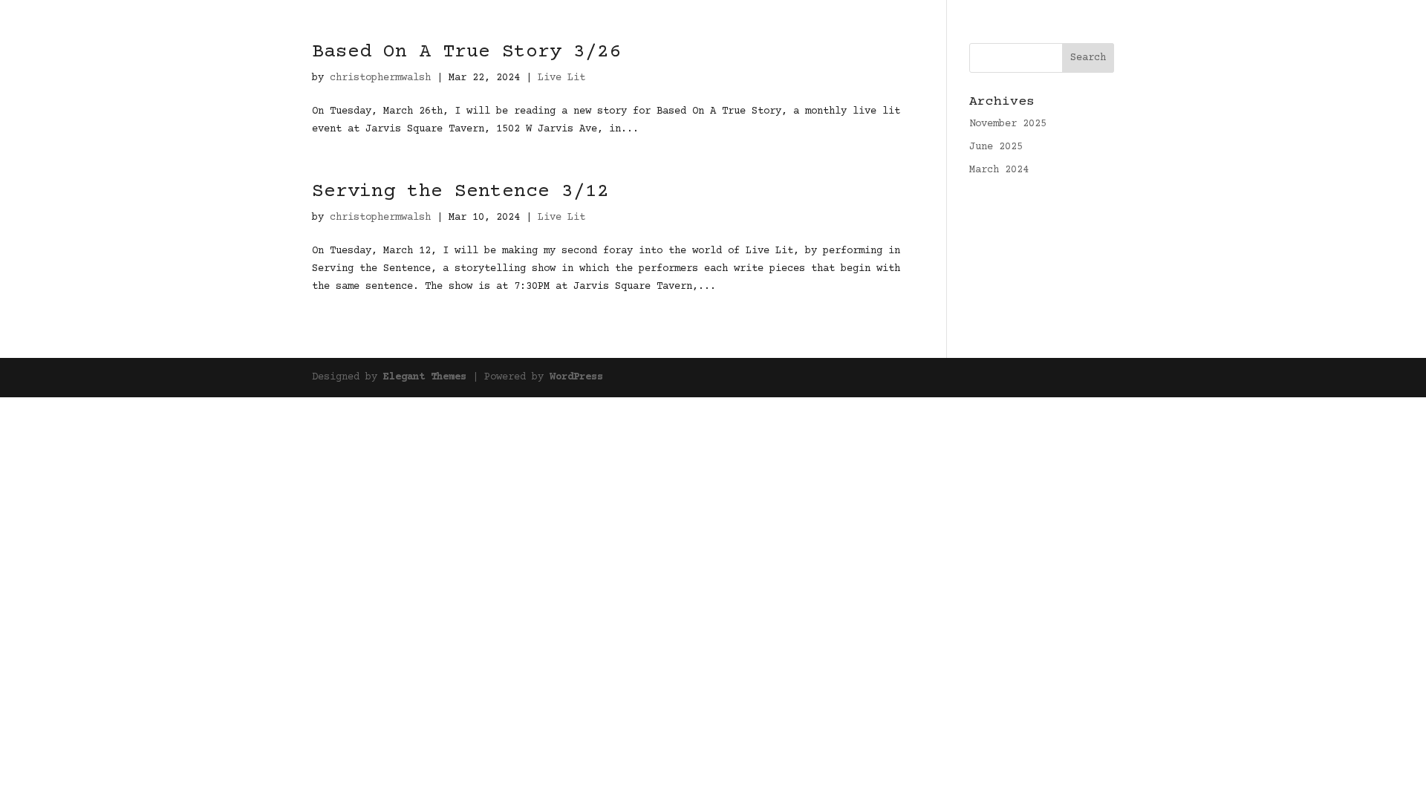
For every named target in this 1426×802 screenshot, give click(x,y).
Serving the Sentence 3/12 (460, 192)
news (1237, 31)
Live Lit (561, 218)
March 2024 (999, 170)
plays (1194, 31)
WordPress (576, 377)
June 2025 (996, 147)
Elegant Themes (424, 377)
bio (1274, 31)
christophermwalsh (380, 218)
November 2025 (1007, 124)
